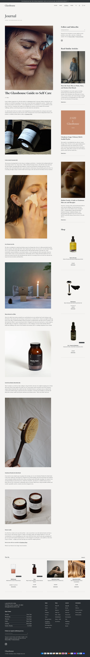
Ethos (46, 610)
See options (13, 586)
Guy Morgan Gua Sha (9, 244)
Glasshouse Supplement (47, 622)
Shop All (57, 605)
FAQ (76, 605)
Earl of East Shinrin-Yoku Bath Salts (12, 382)
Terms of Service (79, 36)
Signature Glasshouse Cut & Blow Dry (55, 580)
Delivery (77, 608)
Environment (68, 617)
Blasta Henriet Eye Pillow (10, 314)
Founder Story (48, 627)
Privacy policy (78, 612)
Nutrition (67, 623)
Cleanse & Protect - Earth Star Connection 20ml (73, 346)
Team (46, 617)
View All (67, 605)
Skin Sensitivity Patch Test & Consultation (76, 581)
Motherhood (57, 617)
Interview (67, 612)
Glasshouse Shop (28, 114)
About (46, 608)
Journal (66, 5)
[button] (55, 5)
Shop (60, 5)
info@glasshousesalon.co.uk (12, 607)
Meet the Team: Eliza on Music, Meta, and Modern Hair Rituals (72, 87)
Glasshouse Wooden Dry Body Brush (13, 472)
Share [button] (7, 97)
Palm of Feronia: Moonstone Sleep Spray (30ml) (73, 259)
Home (46, 605)
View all (83, 557)
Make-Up (57, 612)
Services (46, 614)
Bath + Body (57, 614)
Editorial (67, 610)
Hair (56, 608)
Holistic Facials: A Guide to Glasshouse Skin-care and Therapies (72, 201)
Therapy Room (48, 619)
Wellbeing (67, 621)
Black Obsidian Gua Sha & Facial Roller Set (73, 303)
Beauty (66, 608)
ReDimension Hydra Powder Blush (13, 580)
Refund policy (78, 614)
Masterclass (67, 614)
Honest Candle (8, 529)
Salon (55, 5)
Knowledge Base (48, 625)
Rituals (66, 626)
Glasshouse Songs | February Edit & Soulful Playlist (71, 138)
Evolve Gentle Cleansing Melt (11, 160)
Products (47, 612)
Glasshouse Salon (12, 653)
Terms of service (78, 610)
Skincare (57, 610)
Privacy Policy (72, 36)
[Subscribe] (83, 29)
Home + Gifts (58, 619)
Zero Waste (57, 621)
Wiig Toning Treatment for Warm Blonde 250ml (34, 581)
